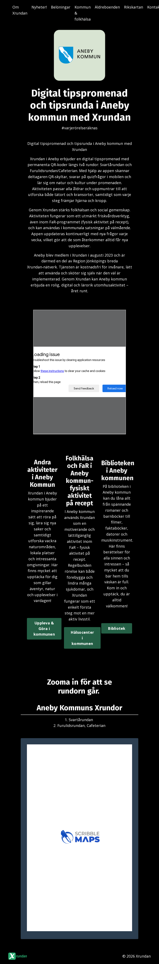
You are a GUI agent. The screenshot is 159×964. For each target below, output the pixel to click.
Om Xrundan (19, 10)
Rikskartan (133, 7)
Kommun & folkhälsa (83, 13)
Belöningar (60, 7)
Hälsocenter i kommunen (82, 638)
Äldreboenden (107, 7)
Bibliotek (116, 628)
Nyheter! (39, 7)
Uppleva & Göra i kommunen (44, 628)
